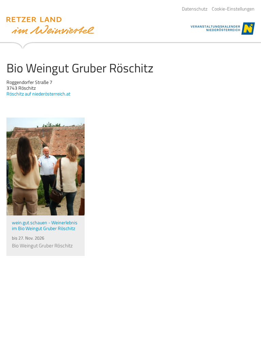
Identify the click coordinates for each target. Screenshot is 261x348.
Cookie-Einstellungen (233, 9)
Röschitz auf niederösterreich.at (38, 93)
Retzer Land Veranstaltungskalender (50, 25)
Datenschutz (194, 9)
